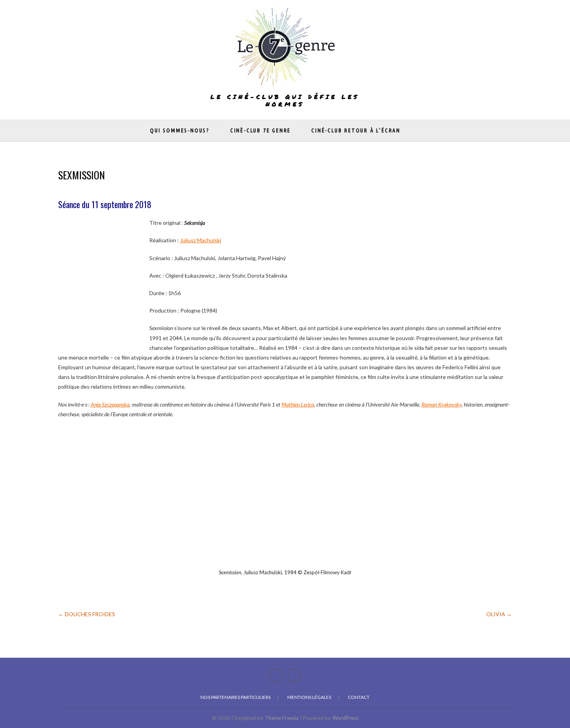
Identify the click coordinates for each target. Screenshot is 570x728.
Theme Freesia (282, 718)
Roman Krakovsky (441, 404)
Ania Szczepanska (110, 404)
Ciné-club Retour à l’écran (356, 130)
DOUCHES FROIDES (86, 614)
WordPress (345, 718)
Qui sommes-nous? (180, 130)
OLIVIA (499, 614)
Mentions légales (309, 697)
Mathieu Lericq (298, 404)
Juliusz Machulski (200, 240)
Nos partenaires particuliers (235, 697)
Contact (359, 697)
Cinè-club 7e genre (260, 130)
